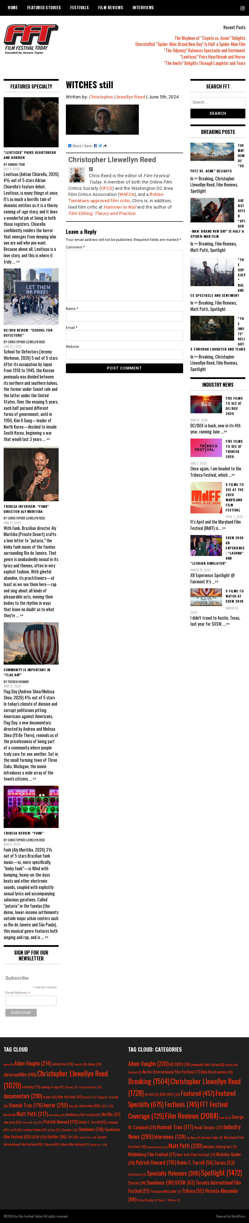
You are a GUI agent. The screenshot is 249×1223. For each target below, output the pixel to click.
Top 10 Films (88, 1137)
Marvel (10, 1115)
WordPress (238, 1216)
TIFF (73, 1136)
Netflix (111, 1114)
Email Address (17, 992)
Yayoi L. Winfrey (169, 1200)
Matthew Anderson (157, 1147)
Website (72, 347)
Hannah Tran (26, 1105)
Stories (137, 1183)
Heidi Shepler (208, 1127)
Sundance (91, 1129)
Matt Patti (32, 1113)
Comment (75, 247)
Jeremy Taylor (212, 1137)
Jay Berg (194, 1137)
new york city (32, 1122)
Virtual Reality (147, 1200)
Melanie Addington (219, 1146)
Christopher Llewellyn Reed (117, 96)
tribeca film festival (74, 1144)
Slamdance (137, 1174)
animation (62, 1063)
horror (56, 1105)
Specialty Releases (173, 1173)
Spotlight (221, 1172)
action (8, 1064)
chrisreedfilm (20, 1074)
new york (12, 1122)
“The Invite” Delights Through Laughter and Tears (204, 63)
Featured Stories (44, 7)
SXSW (38, 1136)
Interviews (143, 7)
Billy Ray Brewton (216, 1071)
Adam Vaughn (32, 1063)
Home (13, 7)
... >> (16, 261)
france (90, 1097)
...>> (224, 431)
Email (72, 328)
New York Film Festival (196, 1154)
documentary (23, 1096)
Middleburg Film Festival (83, 1114)
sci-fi (16, 1129)
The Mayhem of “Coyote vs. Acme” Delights (210, 38)
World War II (98, 1144)
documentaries (90, 1087)
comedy (31, 1087)
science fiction (35, 1129)
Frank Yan (225, 1117)
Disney (71, 1087)
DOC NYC (170, 1094)
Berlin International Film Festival (171, 1072)
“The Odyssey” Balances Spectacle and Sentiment (204, 50)
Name (72, 309)
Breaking (148, 1081)
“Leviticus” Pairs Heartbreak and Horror (212, 56)
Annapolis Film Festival (207, 1064)
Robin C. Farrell (93, 1122)
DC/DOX (152, 1094)
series (54, 1129)
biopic (94, 1064)
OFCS (106, 188)
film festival (70, 1096)
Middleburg (57, 1115)
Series (224, 1162)
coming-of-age (52, 1086)
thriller (56, 1136)
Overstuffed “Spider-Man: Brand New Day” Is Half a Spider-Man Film (190, 44)
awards (80, 1064)
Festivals (79, 7)
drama (50, 1096)
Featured (197, 1093)
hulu (73, 1106)
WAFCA (126, 194)
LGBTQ (107, 1106)
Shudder (70, 1129)
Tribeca (51, 1144)
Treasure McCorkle (166, 1191)
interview (89, 1105)
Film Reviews (110, 7)
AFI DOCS (179, 1064)
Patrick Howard (61, 1121)
